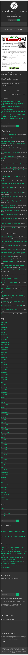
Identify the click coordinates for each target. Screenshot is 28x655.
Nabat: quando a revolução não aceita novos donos (13, 169)
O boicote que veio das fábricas (8, 147)
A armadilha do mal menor (7, 174)
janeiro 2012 (4, 487)
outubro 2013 (4, 474)
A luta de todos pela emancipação (9, 214)
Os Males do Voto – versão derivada (10, 152)
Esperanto (15, 79)
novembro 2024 (5, 374)
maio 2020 (3, 439)
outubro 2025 (4, 347)
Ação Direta (7, 104)
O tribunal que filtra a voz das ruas (9, 261)
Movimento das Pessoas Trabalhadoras (8, 111)
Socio (16, 116)
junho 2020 (4, 437)
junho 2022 (4, 409)
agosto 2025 (4, 352)
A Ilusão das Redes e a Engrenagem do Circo (12, 200)
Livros (15, 109)
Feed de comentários (6, 513)
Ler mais (3, 641)
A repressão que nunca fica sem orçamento (11, 305)
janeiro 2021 (4, 427)
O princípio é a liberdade (7, 221)
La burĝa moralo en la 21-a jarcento (9, 245)
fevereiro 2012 (4, 484)
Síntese (19, 116)
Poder (19, 113)
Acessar (3, 508)
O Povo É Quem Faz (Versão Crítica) (10, 176)
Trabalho (12, 118)
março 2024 (4, 384)
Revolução (15, 114)
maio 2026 (3, 329)
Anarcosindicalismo (12, 101)
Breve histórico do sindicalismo (8, 205)
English (18, 106)
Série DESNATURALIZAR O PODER (19, 652)
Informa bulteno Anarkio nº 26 (17, 94)
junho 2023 (4, 399)
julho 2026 (3, 324)
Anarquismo (18, 103)
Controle (3, 106)
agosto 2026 (4, 322)
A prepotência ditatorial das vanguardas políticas (13, 269)
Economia (12, 106)
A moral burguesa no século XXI (9, 249)
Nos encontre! (4, 624)
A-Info (2, 101)
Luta (20, 110)
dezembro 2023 (5, 392)
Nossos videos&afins (5, 621)
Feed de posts (4, 510)
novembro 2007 (5, 497)
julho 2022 (3, 407)
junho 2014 (4, 469)
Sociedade (10, 116)
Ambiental (6, 101)
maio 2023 (3, 402)
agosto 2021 (4, 417)
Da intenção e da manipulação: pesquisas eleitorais (13, 301)
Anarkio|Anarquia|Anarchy (14, 13)
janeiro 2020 (4, 449)
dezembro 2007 (5, 494)
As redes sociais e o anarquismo (9, 218)
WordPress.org (5, 515)
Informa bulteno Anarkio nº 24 (11, 90)
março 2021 (4, 422)
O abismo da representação (8, 167)
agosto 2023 (4, 394)
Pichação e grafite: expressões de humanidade (12, 137)
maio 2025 (3, 359)
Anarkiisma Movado (5, 78)
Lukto (18, 109)
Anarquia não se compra (7, 259)
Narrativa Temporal (20, 111)
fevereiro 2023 (4, 404)
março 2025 (4, 364)
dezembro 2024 (5, 372)
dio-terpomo (6, 83)
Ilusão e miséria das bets (7, 313)
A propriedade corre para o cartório (9, 309)
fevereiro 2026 (4, 337)
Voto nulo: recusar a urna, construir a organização (13, 163)
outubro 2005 (4, 499)
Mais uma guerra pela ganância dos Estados (11, 274)
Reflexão (11, 114)
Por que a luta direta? (6, 238)
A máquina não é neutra (7, 187)
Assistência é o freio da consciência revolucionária (13, 183)
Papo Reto (14, 113)
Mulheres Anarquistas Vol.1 (8, 559)
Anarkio (9, 79)
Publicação (5, 114)
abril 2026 (3, 332)
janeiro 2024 (4, 389)
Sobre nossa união (5, 651)
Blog (10, 651)
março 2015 (4, 467)
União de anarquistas (8, 633)
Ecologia (7, 106)
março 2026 (4, 334)
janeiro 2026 (4, 339)
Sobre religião (4, 190)
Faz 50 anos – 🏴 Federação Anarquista (10, 547)
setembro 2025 (5, 349)
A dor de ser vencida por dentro (9, 158)
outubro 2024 (4, 377)
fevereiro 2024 (4, 387)
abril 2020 (3, 442)
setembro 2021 (5, 414)
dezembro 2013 (5, 472)
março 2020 (4, 444)
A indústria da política (6, 180)
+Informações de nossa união (7, 619)
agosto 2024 (4, 379)
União (17, 118)
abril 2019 (3, 457)
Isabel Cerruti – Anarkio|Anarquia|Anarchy (11, 561)
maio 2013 (3, 479)
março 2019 (4, 459)
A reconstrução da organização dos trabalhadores (13, 143)
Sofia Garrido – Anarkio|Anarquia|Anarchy (11, 557)
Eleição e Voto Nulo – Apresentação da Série (12, 192)
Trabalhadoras (5, 118)
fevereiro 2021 (4, 424)
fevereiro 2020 (4, 447)
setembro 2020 (5, 432)
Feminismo (20, 108)
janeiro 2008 (4, 492)
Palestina (10, 113)
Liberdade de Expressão (7, 236)
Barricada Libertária (13, 104)
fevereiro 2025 (4, 367)
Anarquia (10, 103)
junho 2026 (4, 327)
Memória (23, 109)
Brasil (18, 104)
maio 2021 (3, 419)
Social (3, 116)
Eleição (16, 106)
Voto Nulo (21, 118)
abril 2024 (3, 382)
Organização (4, 113)
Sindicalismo (21, 114)
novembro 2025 (5, 344)
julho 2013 (3, 477)
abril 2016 (3, 462)
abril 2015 (3, 464)
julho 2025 (3, 354)
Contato (13, 651)
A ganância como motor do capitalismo (10, 291)
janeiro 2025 (4, 369)
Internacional (8, 110)
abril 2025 (3, 362)
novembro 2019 (5, 452)
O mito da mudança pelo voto (8, 134)
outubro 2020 (4, 429)
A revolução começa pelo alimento (9, 227)
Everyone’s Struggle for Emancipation (10, 210)
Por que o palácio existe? (7, 207)
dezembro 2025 (5, 342)
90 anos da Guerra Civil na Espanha (9, 282)
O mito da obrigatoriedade (7, 156)
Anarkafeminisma (20, 101)
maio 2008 (3, 489)
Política (21, 113)
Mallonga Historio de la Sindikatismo (10, 196)
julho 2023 (3, 397)
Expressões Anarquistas (12, 108)
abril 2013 (3, 482)
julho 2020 (3, 434)
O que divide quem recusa (7, 141)
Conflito (21, 104)
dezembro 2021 (5, 412)
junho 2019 (4, 454)
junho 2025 (4, 357)
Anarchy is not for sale (6, 256)
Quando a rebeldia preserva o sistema (10, 223)
